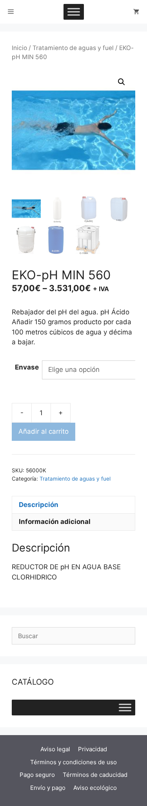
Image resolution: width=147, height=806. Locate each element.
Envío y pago (47, 787)
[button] (121, 82)
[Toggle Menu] (73, 11)
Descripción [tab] (38, 505)
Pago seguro (37, 774)
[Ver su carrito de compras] (136, 12)
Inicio (19, 48)
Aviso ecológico (95, 787)
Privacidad (92, 749)
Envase (27, 367)
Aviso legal (55, 749)
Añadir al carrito (43, 431)
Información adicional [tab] (55, 522)
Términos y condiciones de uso (73, 762)
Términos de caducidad (95, 774)
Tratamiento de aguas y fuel (73, 48)
